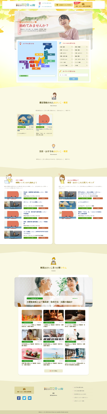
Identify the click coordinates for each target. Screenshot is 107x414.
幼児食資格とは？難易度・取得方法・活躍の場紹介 (32, 344)
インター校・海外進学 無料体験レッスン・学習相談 (35, 212)
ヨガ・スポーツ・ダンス (80, 59)
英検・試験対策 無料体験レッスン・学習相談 (35, 222)
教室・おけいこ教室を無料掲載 (83, 4)
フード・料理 (77, 62)
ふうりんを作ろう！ (83, 202)
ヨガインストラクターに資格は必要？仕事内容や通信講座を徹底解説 (75, 364)
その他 (76, 65)
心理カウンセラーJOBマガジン (81, 397)
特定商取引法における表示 (80, 394)
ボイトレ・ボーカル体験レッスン (33, 202)
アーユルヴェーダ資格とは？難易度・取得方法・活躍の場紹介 (75, 325)
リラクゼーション (63, 59)
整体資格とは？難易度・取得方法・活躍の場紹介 (75, 344)
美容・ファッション (64, 50)
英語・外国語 (77, 46)
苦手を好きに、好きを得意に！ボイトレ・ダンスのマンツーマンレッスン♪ (90, 193)
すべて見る (54, 371)
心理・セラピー (63, 53)
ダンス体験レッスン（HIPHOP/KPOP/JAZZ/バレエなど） (36, 232)
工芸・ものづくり (78, 53)
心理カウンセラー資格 (79, 401)
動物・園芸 (77, 56)
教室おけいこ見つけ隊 (25, 4)
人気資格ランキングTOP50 (65, 5)
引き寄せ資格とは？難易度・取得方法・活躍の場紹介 (53, 364)
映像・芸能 (77, 50)
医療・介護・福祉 (63, 56)
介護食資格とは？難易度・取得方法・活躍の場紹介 (50, 301)
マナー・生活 (63, 62)
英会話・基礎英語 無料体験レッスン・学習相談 (35, 193)
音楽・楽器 (62, 46)
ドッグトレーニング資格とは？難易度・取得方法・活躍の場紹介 (32, 325)
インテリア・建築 (63, 65)
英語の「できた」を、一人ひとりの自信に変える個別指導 (90, 212)
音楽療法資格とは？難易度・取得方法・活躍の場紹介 (53, 344)
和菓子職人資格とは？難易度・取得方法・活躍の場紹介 (31, 364)
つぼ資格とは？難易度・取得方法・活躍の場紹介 (53, 325)
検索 (74, 79)
